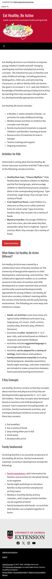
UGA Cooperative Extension (24, 2)
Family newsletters (16, 473)
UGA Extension (7, 564)
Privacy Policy (7, 572)
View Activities (11, 243)
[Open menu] (3, 46)
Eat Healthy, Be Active (18, 15)
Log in (4, 557)
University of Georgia (13, 567)
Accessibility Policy (21, 572)
